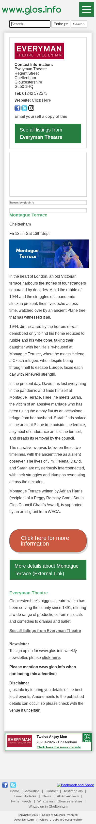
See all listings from (41, 133)
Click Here (41, 100)
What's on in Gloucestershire (59, 801)
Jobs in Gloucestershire (67, 819)
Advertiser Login (24, 819)
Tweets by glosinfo (22, 202)
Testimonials (73, 791)
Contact (52, 791)
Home (14, 791)
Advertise (32, 791)
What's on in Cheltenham (48, 806)
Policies (43, 819)
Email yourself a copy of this (41, 116)
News (46, 796)
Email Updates (25, 796)
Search (79, 24)
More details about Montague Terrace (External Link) (47, 569)
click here (51, 658)
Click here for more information (45, 541)
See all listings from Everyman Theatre (45, 631)
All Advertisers (68, 796)
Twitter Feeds (21, 801)
